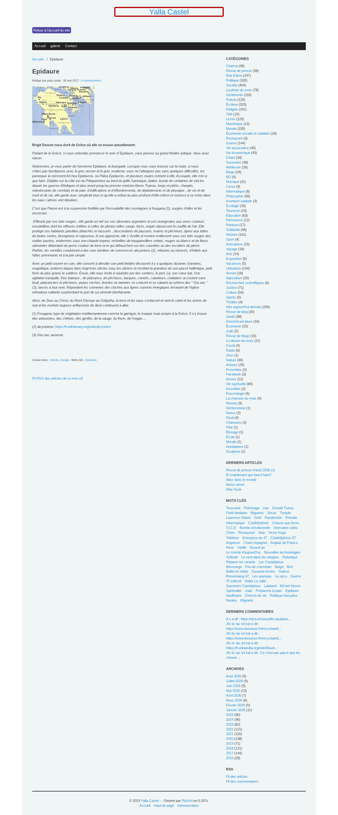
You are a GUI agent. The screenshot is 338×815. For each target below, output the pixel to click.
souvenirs (233, 162)
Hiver (230, 547)
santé (230, 316)
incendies (233, 389)
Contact (71, 46)
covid (230, 345)
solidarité (233, 230)
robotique (290, 557)
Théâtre (232, 302)
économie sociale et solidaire (248, 133)
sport (230, 239)
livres (230, 119)
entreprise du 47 (254, 538)
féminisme (234, 220)
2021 (229, 734)
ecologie (232, 206)
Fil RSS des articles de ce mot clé (57, 378)
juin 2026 (233, 686)
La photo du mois (239, 90)
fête (229, 427)
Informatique (235, 523)
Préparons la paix (269, 591)
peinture (232, 225)
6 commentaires (91, 80)
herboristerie (235, 408)
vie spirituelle (236, 384)
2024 (229, 719)
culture (231, 292)
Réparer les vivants (240, 562)
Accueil (40, 46)
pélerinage (252, 508)
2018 (229, 748)
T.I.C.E (231, 528)
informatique (235, 191)
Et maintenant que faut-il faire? (248, 475)
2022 (229, 729)
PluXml (187, 801)
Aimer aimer (235, 484)
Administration (188, 805)
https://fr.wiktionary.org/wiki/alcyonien (83, 327)
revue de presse (239, 71)
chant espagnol (255, 543)
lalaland (270, 586)
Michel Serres (290, 586)
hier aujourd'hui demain (243, 307)
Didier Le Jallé (255, 581)
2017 (229, 753)
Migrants (246, 600)
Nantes (231, 600)
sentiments (234, 95)
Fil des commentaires (242, 781)
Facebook (233, 374)
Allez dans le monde (241, 480)
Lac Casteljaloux (271, 562)
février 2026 (235, 705)
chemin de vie (255, 595)
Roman (231, 403)
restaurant (234, 138)
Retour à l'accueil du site (51, 30)
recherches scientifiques (245, 283)
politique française (283, 595)
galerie (55, 46)
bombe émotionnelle (255, 528)
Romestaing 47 (237, 576)
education (233, 215)
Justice (231, 288)
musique (232, 182)
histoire (232, 234)
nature (231, 360)
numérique (234, 124)
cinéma (232, 66)
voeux (230, 413)
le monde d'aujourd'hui (243, 552)
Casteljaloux (258, 523)
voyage (64, 360)
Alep (261, 532)
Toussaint (233, 508)
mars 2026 (234, 700)
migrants (257, 513)
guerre (231, 143)
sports (231, 297)
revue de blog (237, 312)
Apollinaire (233, 595)
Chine (230, 532)
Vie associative (237, 148)
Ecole (230, 437)
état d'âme (234, 75)
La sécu (281, 576)
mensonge (234, 567)
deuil (230, 418)
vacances (233, 263)
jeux (229, 355)
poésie (231, 100)
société (231, 85)
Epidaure (45, 71)
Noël (257, 518)
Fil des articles (237, 776)
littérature (233, 268)
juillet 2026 (234, 681)
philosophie (234, 196)
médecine (233, 167)
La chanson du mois (241, 398)
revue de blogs (237, 336)
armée (231, 273)
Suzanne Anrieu (263, 571)
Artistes (232, 365)
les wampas (262, 576)
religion (232, 109)
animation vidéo (286, 528)
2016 (229, 758)
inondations (234, 447)
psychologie (235, 393)
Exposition (234, 259)
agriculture (234, 278)
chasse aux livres (285, 523)
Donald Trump (282, 508)
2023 (229, 724)
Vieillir (242, 547)
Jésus (271, 513)
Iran (266, 508)
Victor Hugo (277, 532)
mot (290, 567)
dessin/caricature (239, 321)
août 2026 (233, 676)
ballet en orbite (237, 571)
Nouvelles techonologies (282, 552)
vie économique (238, 153)
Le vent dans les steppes (260, 557)
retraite (291, 518)
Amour (231, 379)
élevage (232, 432)
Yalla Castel (169, 12)
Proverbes (234, 370)
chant (230, 157)
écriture (232, 104)
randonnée (273, 518)
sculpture (233, 451)
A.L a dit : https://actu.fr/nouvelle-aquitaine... (258, 619)
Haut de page (164, 805)
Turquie (285, 513)
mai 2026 (233, 691)
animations (234, 244)
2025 (229, 715)
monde (54, 360)
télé (229, 114)
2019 (229, 743)
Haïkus (284, 571)
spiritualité (233, 591)
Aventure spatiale (239, 201)
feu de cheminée (258, 567)
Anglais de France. (284, 543)
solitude (232, 557)
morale (231, 442)
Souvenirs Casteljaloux (243, 586)
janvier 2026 (235, 710)
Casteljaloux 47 (283, 538)
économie (233, 326)
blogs (230, 172)
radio (230, 350)
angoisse (233, 543)
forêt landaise (236, 513)
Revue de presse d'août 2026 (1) (250, 470)
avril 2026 (233, 695)
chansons (233, 422)
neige (279, 567)
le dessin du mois (239, 341)
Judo (248, 591)
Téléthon (232, 538)
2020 (229, 739)
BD (228, 177)
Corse (230, 186)
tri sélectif (233, 581)
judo (229, 331)
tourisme (233, 211)
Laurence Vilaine (238, 518)
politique (232, 80)
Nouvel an (257, 547)
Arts (229, 254)
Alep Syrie (233, 489)
